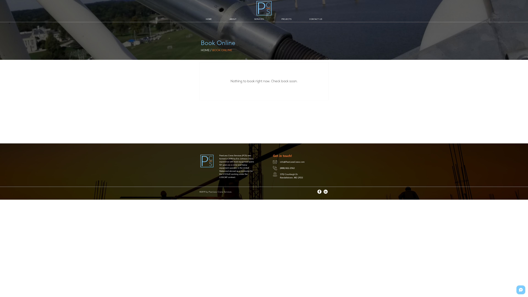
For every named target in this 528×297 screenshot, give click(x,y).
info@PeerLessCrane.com (292, 162)
